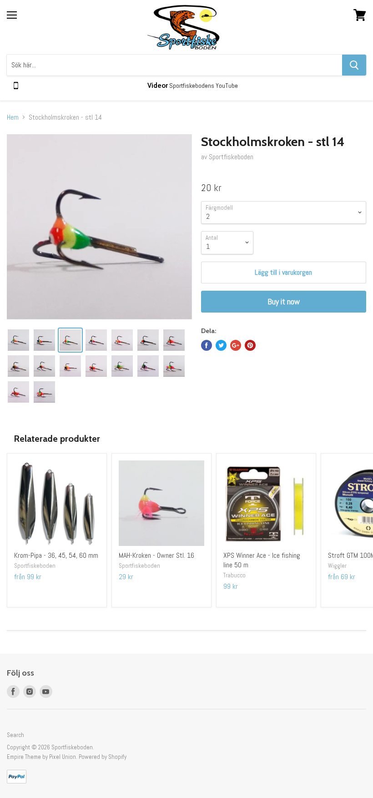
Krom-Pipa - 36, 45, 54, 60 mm (56, 555)
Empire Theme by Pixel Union (41, 757)
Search (15, 735)
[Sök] (354, 65)
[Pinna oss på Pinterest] (250, 345)
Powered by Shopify (102, 757)
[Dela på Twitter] (221, 345)
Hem (13, 117)
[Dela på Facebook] (206, 345)
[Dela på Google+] (235, 345)
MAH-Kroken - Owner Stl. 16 (156, 555)
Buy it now (283, 301)
